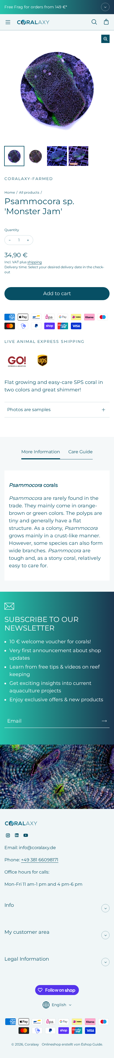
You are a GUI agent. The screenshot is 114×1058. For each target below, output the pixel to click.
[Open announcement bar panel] (105, 7)
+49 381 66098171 (39, 859)
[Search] (94, 22)
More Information (40, 451)
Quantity (11, 230)
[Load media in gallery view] (14, 156)
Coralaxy (32, 1044)
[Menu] (7, 22)
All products (29, 192)
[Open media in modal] (105, 39)
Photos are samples (29, 409)
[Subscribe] (104, 721)
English (59, 1004)
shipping (34, 262)
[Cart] (106, 22)
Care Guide (80, 451)
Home (9, 192)
